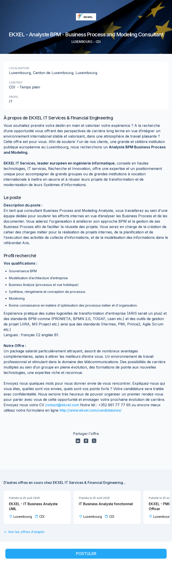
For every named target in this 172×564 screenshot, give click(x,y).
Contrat (16, 82)
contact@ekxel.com (62, 405)
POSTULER (86, 553)
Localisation (19, 68)
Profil (14, 97)
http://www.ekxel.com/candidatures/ (90, 410)
